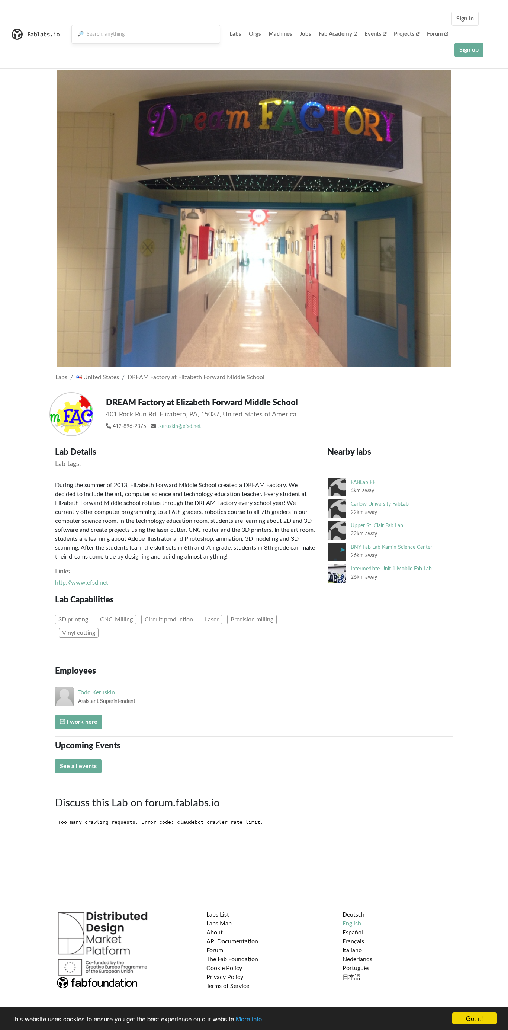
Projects (404, 34)
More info (249, 1018)
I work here (81, 722)
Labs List (217, 915)
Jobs (305, 34)
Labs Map (219, 924)
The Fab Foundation (232, 959)
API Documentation (232, 941)
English (352, 924)
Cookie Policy (224, 968)
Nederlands (357, 959)
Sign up (469, 50)
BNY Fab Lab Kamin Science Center (391, 547)
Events (373, 34)
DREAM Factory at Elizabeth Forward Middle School (196, 377)
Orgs (255, 34)
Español (353, 932)
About (214, 932)
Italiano (352, 950)
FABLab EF (363, 482)
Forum (435, 34)
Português (356, 968)
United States (100, 377)
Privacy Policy (224, 977)
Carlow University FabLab (380, 504)
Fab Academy (335, 34)
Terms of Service (227, 986)
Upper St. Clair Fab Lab (377, 525)
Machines (280, 34)
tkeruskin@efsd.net (179, 426)
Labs (235, 34)
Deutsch (353, 915)
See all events (78, 766)
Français (353, 941)
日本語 (351, 977)
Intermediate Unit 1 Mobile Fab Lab (391, 569)
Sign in (465, 19)
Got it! (474, 1018)
